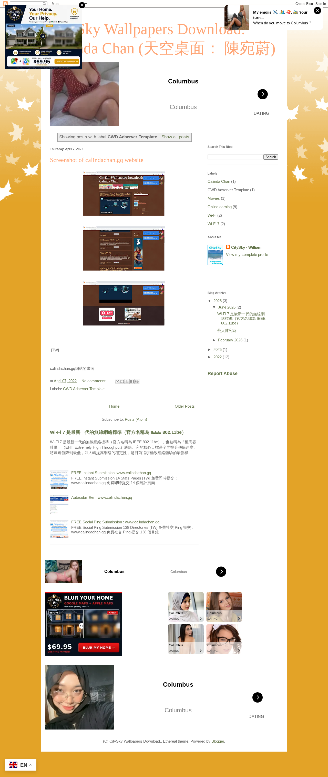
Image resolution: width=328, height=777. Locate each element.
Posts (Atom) (136, 419)
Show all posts (175, 137)
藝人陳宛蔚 (227, 330)
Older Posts (185, 406)
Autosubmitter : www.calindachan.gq (101, 497)
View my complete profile (247, 254)
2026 (218, 301)
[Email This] (117, 381)
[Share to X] (127, 381)
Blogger (217, 741)
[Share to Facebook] (132, 381)
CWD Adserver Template (84, 389)
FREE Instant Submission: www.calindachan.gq (111, 473)
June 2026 (227, 307)
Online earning (220, 207)
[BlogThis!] (122, 381)
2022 (218, 357)
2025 (218, 349)
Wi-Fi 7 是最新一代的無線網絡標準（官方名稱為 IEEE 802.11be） (118, 432)
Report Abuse (223, 373)
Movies (214, 198)
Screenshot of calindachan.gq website (97, 160)
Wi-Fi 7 (213, 224)
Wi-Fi (212, 215)
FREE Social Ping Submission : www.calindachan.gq (115, 522)
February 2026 (230, 340)
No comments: (94, 381)
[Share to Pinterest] (136, 381)
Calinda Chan (219, 181)
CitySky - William (246, 247)
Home (114, 406)
